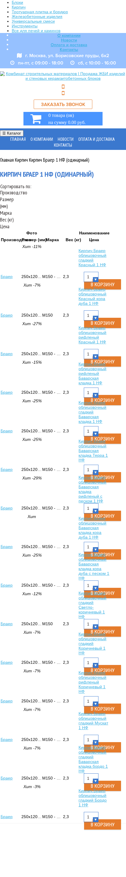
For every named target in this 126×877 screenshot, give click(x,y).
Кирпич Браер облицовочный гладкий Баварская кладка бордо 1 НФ (93, 759)
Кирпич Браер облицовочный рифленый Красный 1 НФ (92, 334)
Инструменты (25, 26)
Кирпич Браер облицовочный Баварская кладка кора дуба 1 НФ (92, 528)
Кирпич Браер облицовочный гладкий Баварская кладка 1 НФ (92, 412)
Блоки (17, 2)
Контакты (69, 49)
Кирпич (18, 7)
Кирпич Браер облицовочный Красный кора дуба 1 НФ (92, 296)
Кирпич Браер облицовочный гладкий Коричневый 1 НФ (92, 643)
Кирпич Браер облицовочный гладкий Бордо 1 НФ (93, 797)
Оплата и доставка (69, 44)
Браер (7, 276)
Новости (69, 40)
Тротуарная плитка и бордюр (40, 11)
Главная (18, 139)
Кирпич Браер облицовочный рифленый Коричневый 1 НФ (92, 682)
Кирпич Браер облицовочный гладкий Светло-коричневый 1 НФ (92, 605)
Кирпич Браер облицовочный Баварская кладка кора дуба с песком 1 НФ (94, 566)
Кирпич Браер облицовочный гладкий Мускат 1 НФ (93, 720)
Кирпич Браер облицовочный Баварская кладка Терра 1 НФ (93, 450)
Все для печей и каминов (36, 30)
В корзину (103, 825)
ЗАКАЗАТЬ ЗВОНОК (63, 104)
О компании (69, 35)
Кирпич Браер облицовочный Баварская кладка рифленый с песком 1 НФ (92, 489)
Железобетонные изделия (37, 16)
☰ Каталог (11, 133)
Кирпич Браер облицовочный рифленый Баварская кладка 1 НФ (92, 373)
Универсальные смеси (33, 21)
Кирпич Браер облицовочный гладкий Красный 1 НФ (92, 257)
